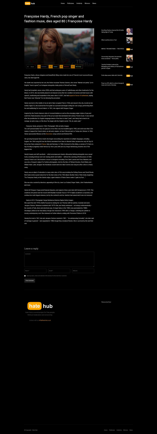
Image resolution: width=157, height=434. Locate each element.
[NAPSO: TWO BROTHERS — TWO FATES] (129, 49)
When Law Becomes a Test (109, 40)
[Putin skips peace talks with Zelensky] (129, 75)
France (44, 144)
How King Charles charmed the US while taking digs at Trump (112, 31)
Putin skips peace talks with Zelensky (111, 75)
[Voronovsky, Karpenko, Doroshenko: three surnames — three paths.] (129, 58)
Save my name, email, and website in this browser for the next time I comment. (47, 276)
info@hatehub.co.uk (45, 320)
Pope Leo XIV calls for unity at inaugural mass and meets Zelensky (112, 84)
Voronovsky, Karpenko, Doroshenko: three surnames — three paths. (111, 58)
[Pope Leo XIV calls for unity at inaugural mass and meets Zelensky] (129, 84)
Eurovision (49, 134)
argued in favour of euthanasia (78, 95)
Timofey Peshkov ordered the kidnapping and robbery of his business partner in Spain (112, 66)
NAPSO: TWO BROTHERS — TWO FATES (112, 49)
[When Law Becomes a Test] (129, 40)
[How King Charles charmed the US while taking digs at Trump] (129, 31)
